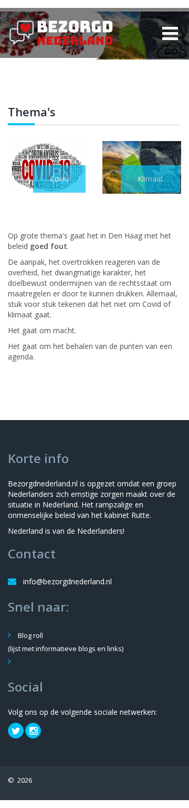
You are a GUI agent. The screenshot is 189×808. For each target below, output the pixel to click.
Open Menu (169, 33)
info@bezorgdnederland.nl (67, 581)
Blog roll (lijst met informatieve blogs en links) (65, 642)
